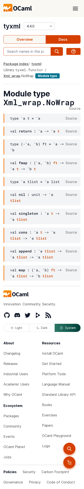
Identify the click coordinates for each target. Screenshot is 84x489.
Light (18, 328)
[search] (69, 449)
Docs (63, 39)
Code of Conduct (61, 482)
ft (55, 162)
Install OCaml (52, 353)
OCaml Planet (14, 447)
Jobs (7, 457)
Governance (13, 482)
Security (29, 472)
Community (12, 426)
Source (75, 109)
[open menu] (75, 8)
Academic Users (16, 384)
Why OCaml (12, 394)
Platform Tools (54, 374)
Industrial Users (15, 374)
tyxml (11, 26)
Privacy (35, 482)
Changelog (11, 353)
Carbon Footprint (55, 472)
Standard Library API (59, 394)
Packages (11, 416)
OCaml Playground (56, 436)
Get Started (52, 364)
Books (47, 405)
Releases (10, 364)
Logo (46, 446)
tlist (15, 200)
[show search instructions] (73, 51)
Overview (25, 39)
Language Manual (56, 384)
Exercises (49, 415)
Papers (47, 425)
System (70, 328)
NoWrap (27, 76)
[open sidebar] (69, 462)
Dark (44, 328)
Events (9, 436)
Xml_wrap (11, 76)
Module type (47, 76)
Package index (15, 64)
